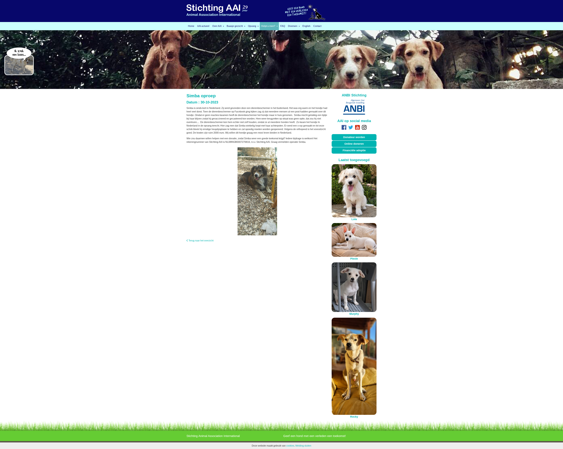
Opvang (252, 26)
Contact (317, 26)
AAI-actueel (203, 26)
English (306, 26)
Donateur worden (354, 137)
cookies (290, 445)
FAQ (282, 26)
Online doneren (354, 143)
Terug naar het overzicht (201, 240)
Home (191, 26)
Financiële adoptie (354, 150)
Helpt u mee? (268, 26)
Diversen (292, 26)
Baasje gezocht (235, 26)
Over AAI (217, 26)
